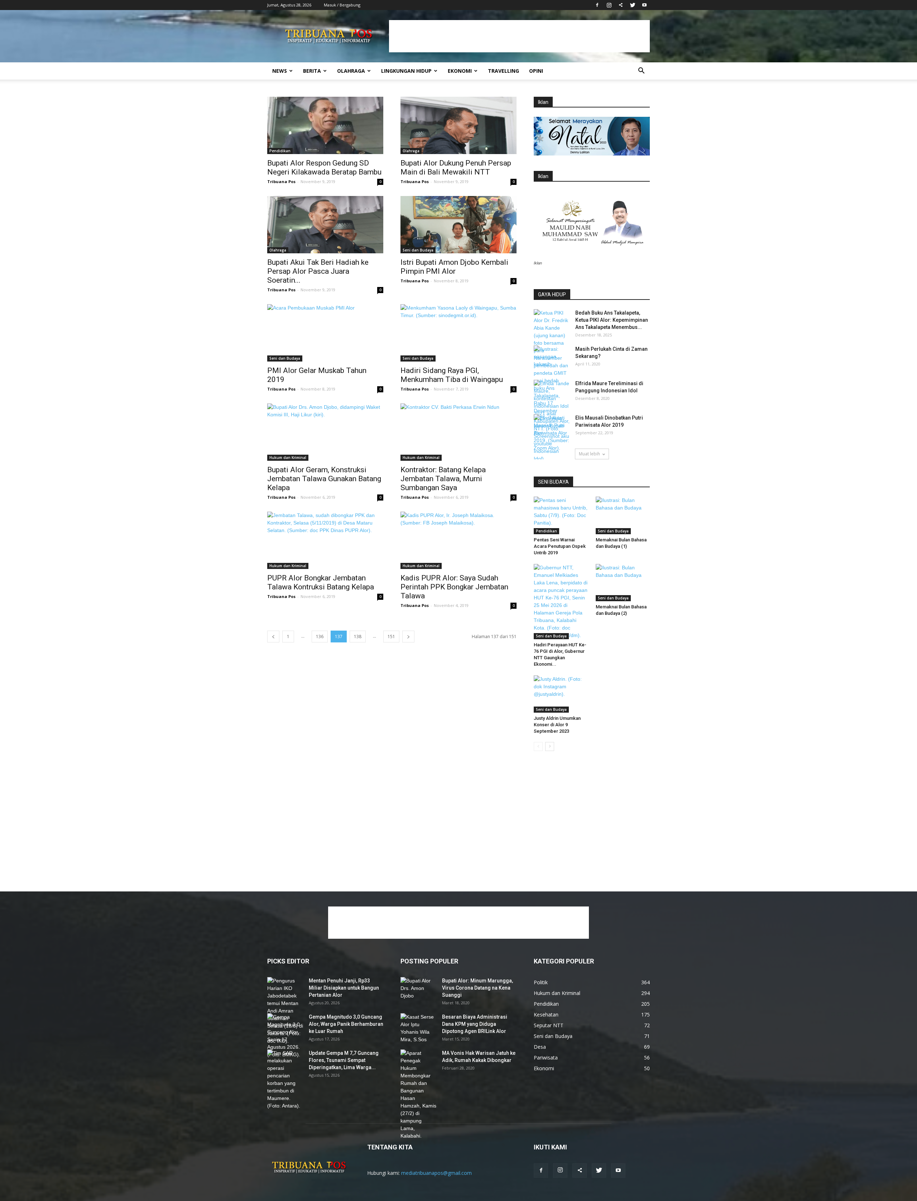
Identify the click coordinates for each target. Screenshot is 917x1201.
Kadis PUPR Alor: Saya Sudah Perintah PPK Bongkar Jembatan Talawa (454, 587)
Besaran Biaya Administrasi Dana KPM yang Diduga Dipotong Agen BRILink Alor (474, 1024)
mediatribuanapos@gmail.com (436, 1172)
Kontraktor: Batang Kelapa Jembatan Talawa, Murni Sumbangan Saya (443, 478)
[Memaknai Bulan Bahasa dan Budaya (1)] (623, 515)
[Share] (620, 5)
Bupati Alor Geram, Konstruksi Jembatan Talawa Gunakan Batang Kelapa (324, 478)
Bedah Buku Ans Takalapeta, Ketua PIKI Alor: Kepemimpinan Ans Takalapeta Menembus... (611, 320)
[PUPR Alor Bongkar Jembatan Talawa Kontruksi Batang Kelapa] (325, 540)
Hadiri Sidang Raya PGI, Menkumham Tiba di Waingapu (451, 375)
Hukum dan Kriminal (287, 457)
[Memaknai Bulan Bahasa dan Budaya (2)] (623, 582)
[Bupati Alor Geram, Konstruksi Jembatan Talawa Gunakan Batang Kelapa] (325, 432)
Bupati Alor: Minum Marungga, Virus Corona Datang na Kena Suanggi (477, 988)
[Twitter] (632, 5)
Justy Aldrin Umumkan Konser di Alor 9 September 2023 (557, 725)
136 (319, 636)
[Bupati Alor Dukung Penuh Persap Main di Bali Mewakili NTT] (458, 125)
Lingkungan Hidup (406, 70)
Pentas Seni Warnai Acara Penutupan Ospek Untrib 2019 (560, 546)
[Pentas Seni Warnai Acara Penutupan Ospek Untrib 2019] (561, 515)
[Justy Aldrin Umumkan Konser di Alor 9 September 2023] (561, 694)
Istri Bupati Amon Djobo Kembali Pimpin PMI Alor (454, 267)
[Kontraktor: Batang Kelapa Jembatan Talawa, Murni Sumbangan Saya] (458, 432)
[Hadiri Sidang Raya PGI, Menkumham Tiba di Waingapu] (458, 333)
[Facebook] (597, 5)
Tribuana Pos (281, 181)
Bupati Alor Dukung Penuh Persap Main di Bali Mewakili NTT (455, 167)
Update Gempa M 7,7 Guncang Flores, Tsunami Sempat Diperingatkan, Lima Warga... (344, 1060)
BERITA (312, 70)
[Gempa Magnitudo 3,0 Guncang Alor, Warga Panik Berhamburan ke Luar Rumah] (285, 1035)
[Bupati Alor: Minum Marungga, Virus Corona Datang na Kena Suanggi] (418, 989)
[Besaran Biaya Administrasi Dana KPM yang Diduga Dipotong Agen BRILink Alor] (418, 1028)
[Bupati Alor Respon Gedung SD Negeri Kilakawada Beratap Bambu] (325, 125)
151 (391, 636)
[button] (641, 71)
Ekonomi (460, 70)
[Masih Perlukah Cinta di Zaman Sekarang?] (552, 357)
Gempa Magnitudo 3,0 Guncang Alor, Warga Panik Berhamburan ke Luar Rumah (346, 1024)
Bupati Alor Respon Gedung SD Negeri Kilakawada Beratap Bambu (324, 167)
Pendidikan (280, 150)
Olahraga (351, 70)
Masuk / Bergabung (342, 5)
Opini (536, 70)
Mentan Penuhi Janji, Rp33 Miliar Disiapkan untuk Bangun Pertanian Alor (344, 988)
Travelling (503, 70)
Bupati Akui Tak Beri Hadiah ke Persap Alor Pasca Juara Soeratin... (318, 271)
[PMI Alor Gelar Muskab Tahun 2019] (325, 333)
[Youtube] (644, 5)
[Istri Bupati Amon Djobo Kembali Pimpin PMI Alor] (458, 224)
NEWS (279, 70)
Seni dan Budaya (418, 250)
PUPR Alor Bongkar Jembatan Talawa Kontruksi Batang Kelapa (320, 582)
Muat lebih (589, 454)
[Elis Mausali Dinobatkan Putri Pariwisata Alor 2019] (552, 433)
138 (357, 636)
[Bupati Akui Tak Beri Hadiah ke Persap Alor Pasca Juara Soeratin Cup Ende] (325, 224)
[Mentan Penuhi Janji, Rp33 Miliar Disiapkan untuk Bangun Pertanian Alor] (285, 1011)
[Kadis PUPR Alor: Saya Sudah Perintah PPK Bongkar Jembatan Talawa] (458, 540)
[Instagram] (609, 5)
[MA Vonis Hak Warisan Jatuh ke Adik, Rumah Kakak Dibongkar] (418, 1094)
